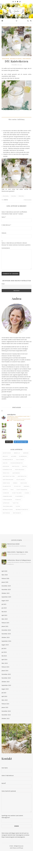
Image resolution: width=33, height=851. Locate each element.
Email (4, 417)
